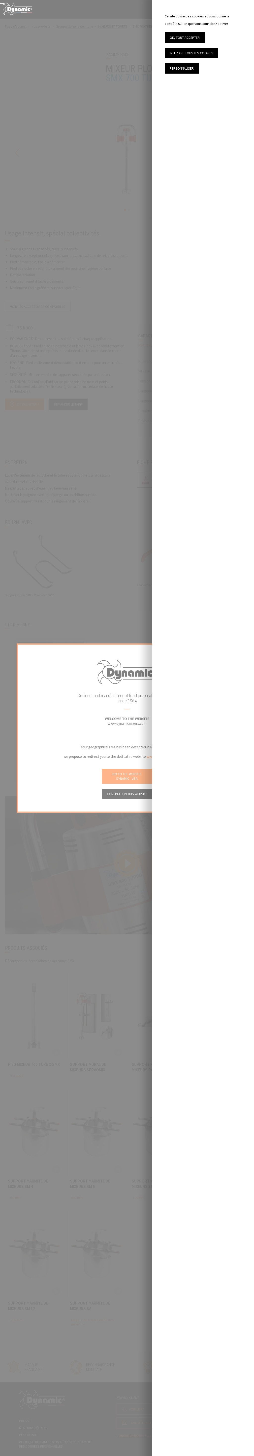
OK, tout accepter (185, 37)
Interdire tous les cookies (191, 53)
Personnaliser (182, 68)
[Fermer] (2, 3)
